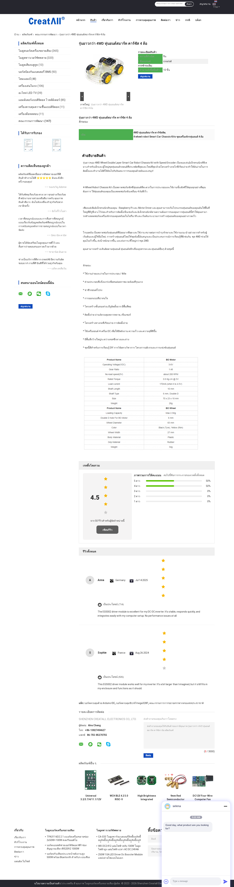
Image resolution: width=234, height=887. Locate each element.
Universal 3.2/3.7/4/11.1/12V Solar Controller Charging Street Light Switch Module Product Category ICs (91, 797)
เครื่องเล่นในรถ (28, 86)
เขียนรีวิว (107, 529)
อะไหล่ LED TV (28, 93)
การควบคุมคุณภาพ (146, 20)
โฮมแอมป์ (25, 78)
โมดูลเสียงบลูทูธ (28, 64)
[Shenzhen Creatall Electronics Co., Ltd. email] (23, 294)
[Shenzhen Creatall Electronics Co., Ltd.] (46, 21)
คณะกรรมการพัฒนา (46, 34)
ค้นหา (189, 4)
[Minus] (225, 806)
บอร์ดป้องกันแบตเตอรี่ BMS (35, 71)
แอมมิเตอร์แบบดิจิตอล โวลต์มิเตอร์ (39, 100)
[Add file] (166, 881)
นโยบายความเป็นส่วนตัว (47, 883)
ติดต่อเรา (165, 20)
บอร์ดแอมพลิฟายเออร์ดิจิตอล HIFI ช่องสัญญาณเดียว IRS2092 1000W (67, 847)
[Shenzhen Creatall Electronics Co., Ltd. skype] (50, 293)
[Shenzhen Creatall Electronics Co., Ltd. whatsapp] (32, 294)
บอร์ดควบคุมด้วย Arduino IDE (99, 703)
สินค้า (93, 20)
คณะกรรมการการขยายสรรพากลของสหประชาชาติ (176, 703)
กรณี (187, 20)
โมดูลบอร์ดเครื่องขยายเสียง (35, 50)
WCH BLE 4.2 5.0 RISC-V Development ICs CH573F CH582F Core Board (118, 797)
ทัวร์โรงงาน (124, 20)
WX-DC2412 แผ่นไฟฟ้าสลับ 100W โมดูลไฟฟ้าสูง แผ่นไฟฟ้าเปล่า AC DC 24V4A (119, 848)
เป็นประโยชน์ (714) (113, 604)
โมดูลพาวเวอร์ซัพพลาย (32, 57)
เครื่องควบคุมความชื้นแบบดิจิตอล (39, 107)
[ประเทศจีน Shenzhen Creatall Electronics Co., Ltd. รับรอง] (28, 145)
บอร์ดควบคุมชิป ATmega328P (132, 703)
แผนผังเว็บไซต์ (22, 861)
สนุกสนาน (205, 4)
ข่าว (178, 20)
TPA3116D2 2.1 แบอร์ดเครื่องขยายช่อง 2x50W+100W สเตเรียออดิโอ (67, 838)
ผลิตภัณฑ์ (27, 34)
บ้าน (16, 34)
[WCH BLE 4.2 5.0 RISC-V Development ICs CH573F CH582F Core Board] (119, 781)
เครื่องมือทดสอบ (28, 114)
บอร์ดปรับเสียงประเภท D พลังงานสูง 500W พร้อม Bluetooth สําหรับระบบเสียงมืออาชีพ (68, 856)
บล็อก (198, 20)
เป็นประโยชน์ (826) (113, 677)
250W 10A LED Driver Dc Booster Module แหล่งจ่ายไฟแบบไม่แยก (120, 856)
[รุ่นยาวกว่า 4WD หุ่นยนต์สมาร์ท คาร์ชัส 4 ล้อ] (104, 71)
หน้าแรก (80, 20)
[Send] (225, 881)
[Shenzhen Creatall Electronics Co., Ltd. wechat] (41, 294)
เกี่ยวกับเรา (107, 20)
